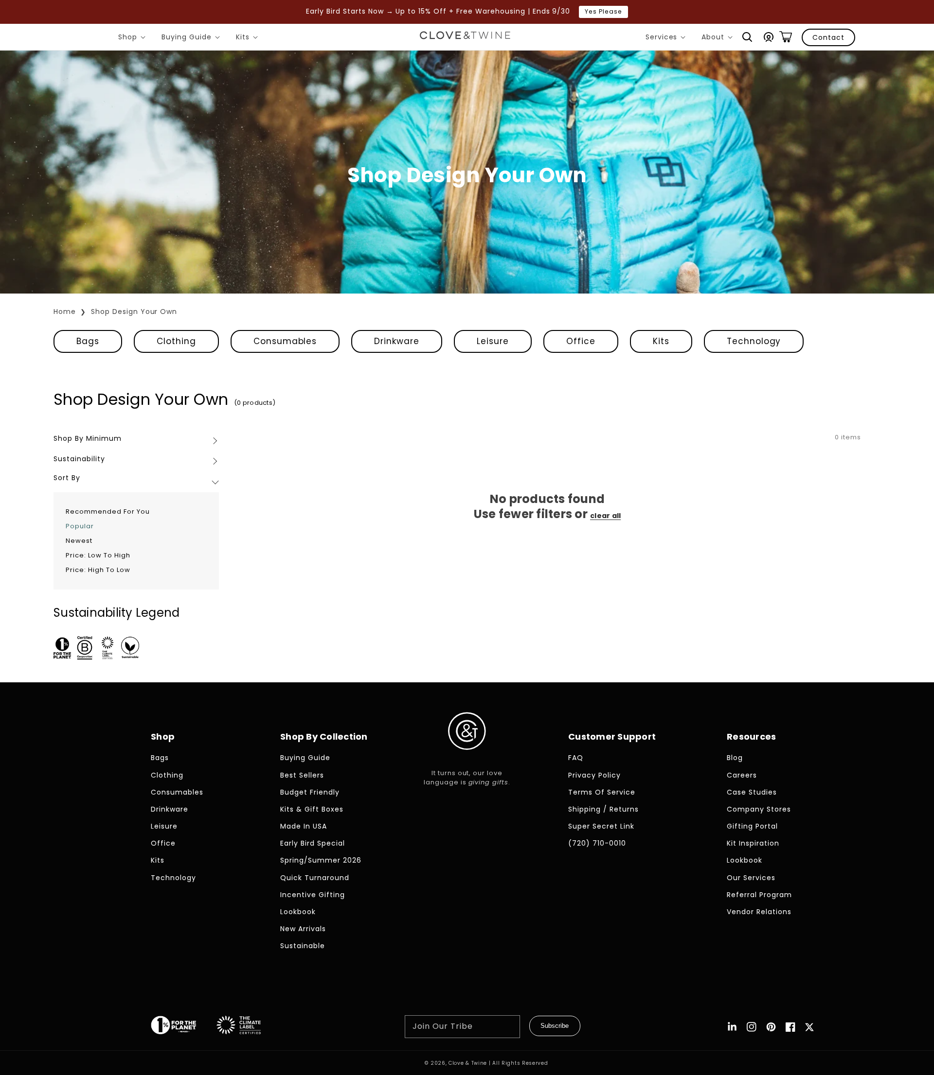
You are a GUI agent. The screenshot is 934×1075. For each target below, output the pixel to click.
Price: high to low (98, 569)
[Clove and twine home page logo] (467, 758)
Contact (828, 37)
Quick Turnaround (314, 878)
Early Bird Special (312, 843)
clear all (605, 515)
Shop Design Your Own (134, 311)
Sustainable (302, 946)
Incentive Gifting (312, 895)
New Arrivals (303, 929)
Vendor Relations (759, 912)
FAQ (575, 758)
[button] (747, 37)
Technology (754, 341)
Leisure (493, 341)
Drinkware (396, 341)
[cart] (785, 37)
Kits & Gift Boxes (311, 809)
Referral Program (759, 895)
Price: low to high (98, 555)
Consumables (285, 341)
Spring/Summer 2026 (320, 860)
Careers (742, 775)
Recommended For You (108, 511)
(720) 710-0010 (597, 843)
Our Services (751, 878)
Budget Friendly (310, 792)
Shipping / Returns (603, 809)
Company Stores (759, 809)
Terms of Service (601, 792)
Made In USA (303, 826)
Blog (735, 758)
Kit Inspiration (753, 843)
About (718, 38)
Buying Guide (192, 38)
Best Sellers (302, 775)
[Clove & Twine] (465, 37)
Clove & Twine (468, 1063)
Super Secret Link (601, 826)
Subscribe (554, 1025)
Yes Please (603, 11)
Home (65, 311)
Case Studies (752, 792)
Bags (87, 341)
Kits (248, 38)
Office (580, 341)
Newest (79, 540)
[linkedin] (732, 1027)
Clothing (176, 341)
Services (667, 38)
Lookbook (298, 912)
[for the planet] (183, 1027)
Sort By (67, 478)
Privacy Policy (594, 775)
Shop (133, 38)
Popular (80, 526)
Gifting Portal (752, 826)
